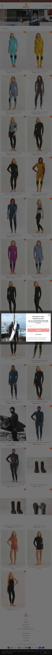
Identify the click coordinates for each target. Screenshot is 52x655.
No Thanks (38, 334)
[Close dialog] (49, 315)
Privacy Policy (42, 339)
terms (45, 339)
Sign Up (38, 330)
